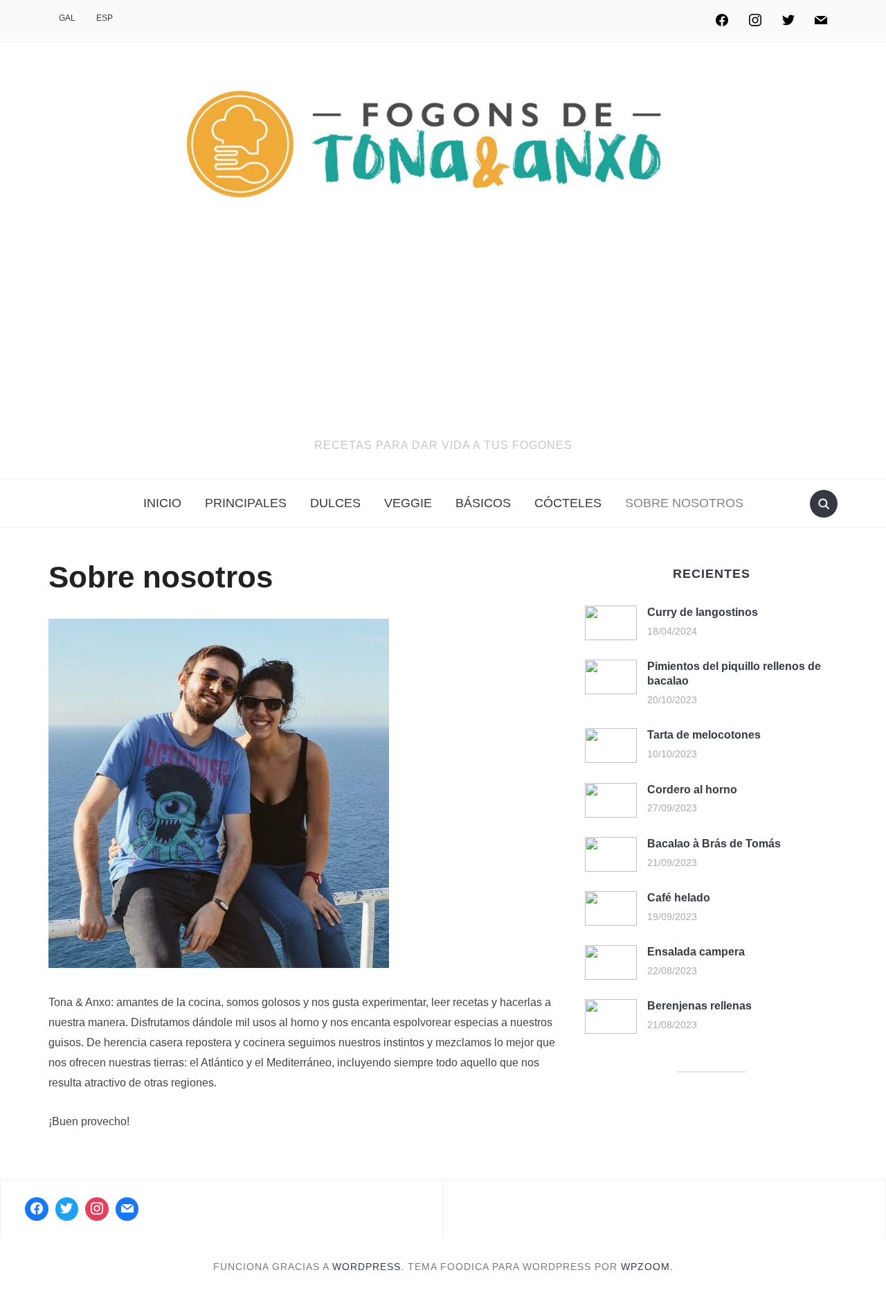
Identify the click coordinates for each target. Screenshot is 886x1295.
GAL (67, 18)
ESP (104, 18)
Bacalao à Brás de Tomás (714, 843)
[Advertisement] (443, 333)
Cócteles (568, 503)
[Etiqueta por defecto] (821, 20)
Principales (246, 503)
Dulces (335, 503)
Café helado (678, 898)
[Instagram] (755, 20)
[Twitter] (788, 20)
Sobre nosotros (684, 503)
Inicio (162, 503)
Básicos (483, 503)
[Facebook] (722, 20)
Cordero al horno (692, 789)
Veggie (408, 503)
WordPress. (368, 1266)
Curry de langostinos (702, 612)
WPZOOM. (647, 1266)
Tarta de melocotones (704, 735)
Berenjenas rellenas (699, 1006)
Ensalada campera (696, 952)
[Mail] (127, 1209)
